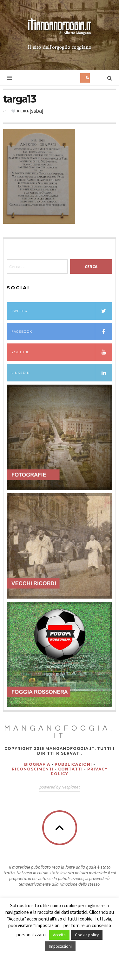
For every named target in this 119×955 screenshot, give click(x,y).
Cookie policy (87, 935)
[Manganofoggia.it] (59, 34)
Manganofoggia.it (59, 732)
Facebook (21, 332)
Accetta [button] (59, 935)
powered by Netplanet (59, 787)
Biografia (37, 764)
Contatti (70, 769)
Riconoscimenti (33, 769)
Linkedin (20, 373)
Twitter (19, 311)
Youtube (20, 352)
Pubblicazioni (73, 764)
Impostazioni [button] (60, 946)
